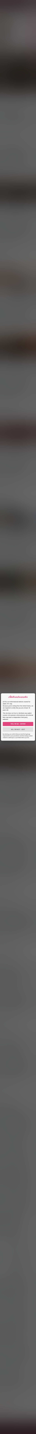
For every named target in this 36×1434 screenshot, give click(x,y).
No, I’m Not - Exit (18, 729)
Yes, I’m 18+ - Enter (18, 724)
